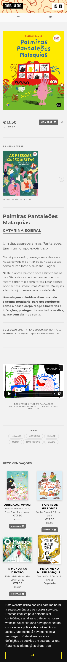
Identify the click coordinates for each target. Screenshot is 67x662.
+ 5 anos (17, 436)
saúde (51, 442)
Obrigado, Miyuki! (17, 504)
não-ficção (33, 442)
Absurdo (34, 436)
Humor (51, 436)
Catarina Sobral (22, 230)
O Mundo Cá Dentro (17, 570)
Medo (15, 442)
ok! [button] (33, 655)
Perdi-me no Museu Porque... (49, 570)
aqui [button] (49, 645)
